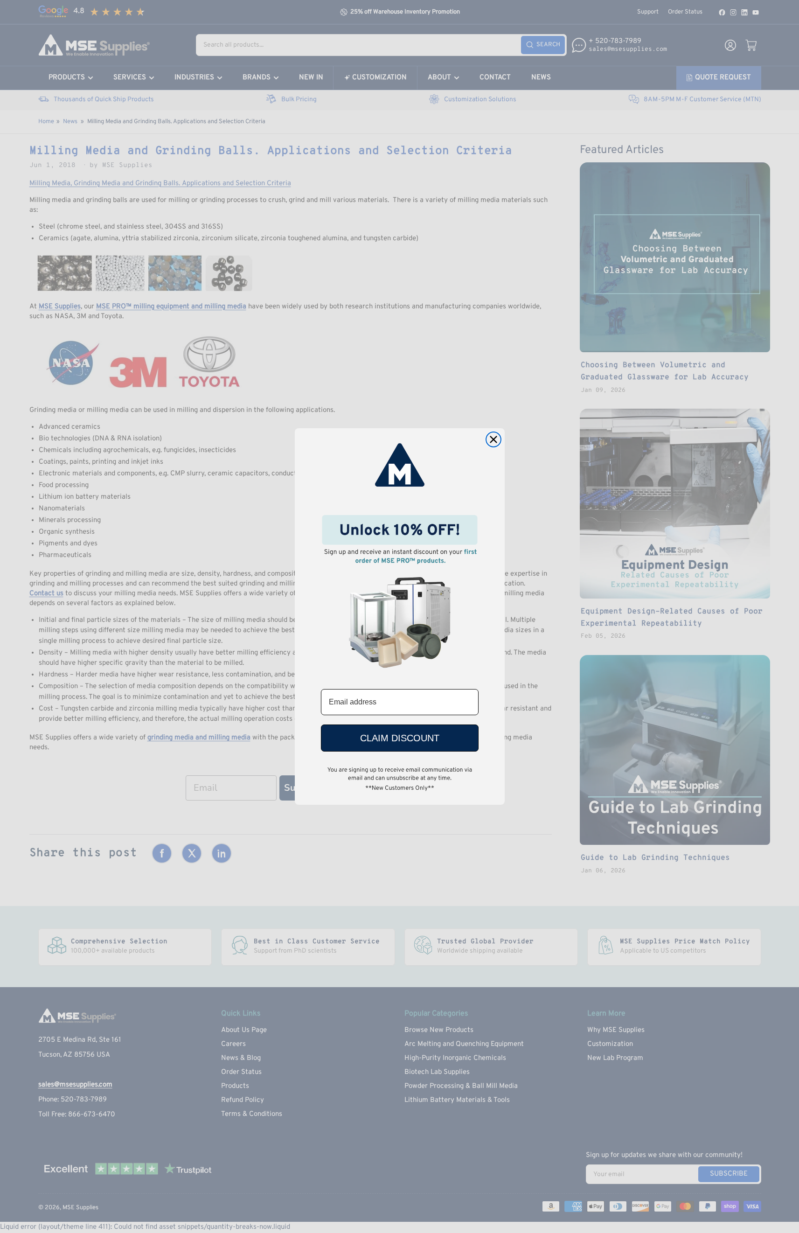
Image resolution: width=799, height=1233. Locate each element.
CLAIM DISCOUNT (399, 738)
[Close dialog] (493, 439)
